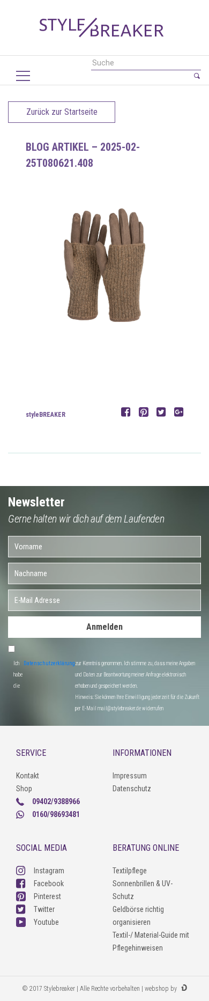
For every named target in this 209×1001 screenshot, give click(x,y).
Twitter (44, 909)
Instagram (49, 870)
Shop (24, 788)
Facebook (49, 883)
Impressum (130, 775)
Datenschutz (132, 788)
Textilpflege (130, 870)
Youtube (46, 922)
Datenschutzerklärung (49, 663)
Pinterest (47, 896)
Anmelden (104, 627)
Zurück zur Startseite (62, 112)
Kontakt (27, 775)
